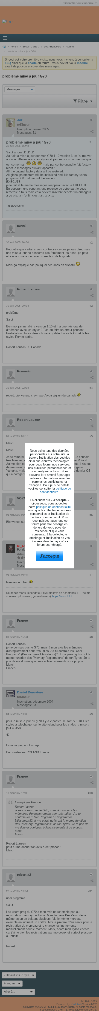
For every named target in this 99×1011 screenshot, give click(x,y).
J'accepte (49, 556)
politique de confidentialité (55, 490)
